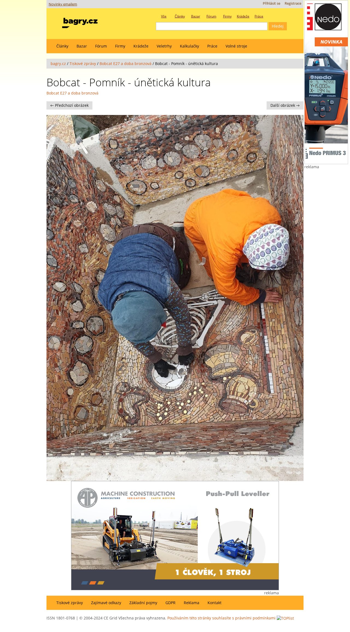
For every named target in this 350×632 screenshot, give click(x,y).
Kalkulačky (189, 46)
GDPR (170, 602)
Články (62, 46)
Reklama (191, 602)
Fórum (101, 46)
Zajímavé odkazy (106, 602)
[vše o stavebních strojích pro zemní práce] (80, 21)
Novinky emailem (63, 4)
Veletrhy (164, 46)
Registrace (293, 3)
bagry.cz (58, 63)
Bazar (82, 46)
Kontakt (214, 602)
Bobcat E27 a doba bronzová (125, 63)
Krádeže (140, 46)
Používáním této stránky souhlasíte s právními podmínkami (221, 618)
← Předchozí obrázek (69, 105)
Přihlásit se (271, 3)
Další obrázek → (285, 105)
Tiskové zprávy (82, 63)
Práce (212, 46)
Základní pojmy (143, 602)
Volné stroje (236, 46)
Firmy (120, 46)
